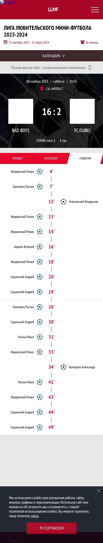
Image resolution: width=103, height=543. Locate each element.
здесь (35, 515)
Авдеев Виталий (24, 247)
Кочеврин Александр (82, 367)
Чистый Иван (26, 337)
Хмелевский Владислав (83, 202)
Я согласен (52, 528)
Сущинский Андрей (22, 277)
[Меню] (95, 9)
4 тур (63, 140)
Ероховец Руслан (23, 187)
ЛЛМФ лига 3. (46, 140)
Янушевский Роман (22, 171)
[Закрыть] (98, 490)
